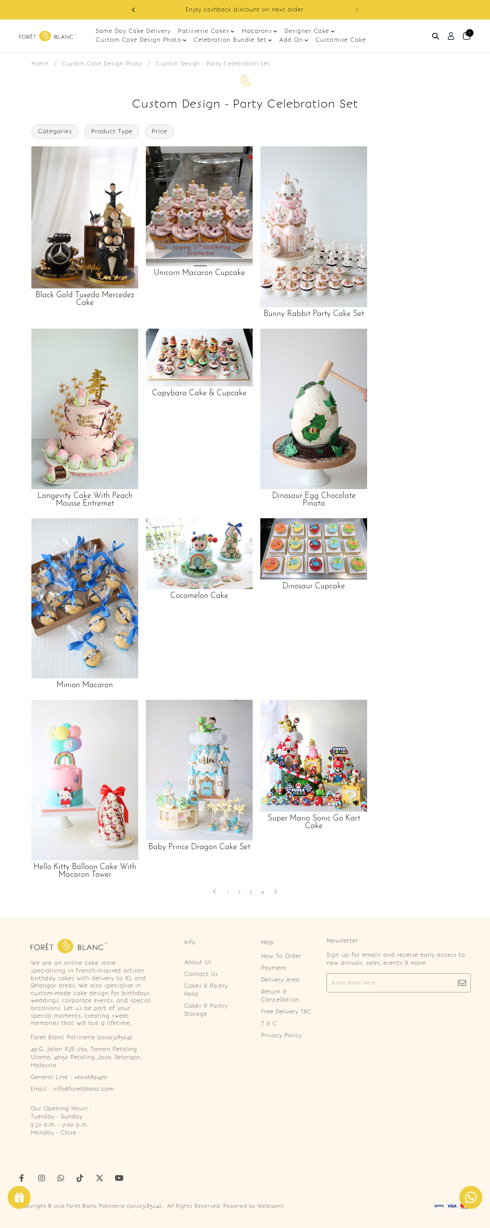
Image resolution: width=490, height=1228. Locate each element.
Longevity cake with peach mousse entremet (85, 500)
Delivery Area (280, 979)
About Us (198, 962)
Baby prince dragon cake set (199, 847)
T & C (269, 1023)
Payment (274, 967)
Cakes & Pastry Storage (206, 1009)
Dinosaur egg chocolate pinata (314, 500)
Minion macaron (85, 685)
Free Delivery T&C (286, 1011)
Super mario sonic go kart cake (314, 822)
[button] (356, 9)
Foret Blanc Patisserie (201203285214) (114, 1206)
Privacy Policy (281, 1035)
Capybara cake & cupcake (199, 393)
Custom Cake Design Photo (102, 63)
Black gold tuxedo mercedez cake (85, 299)
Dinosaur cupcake (314, 586)
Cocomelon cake (199, 596)
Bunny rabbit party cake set (314, 314)
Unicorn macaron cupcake (199, 273)
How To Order (281, 956)
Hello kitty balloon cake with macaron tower (85, 871)
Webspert (270, 1206)
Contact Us (201, 974)
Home (39, 63)
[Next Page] (275, 891)
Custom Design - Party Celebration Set (213, 63)
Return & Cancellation (280, 995)
